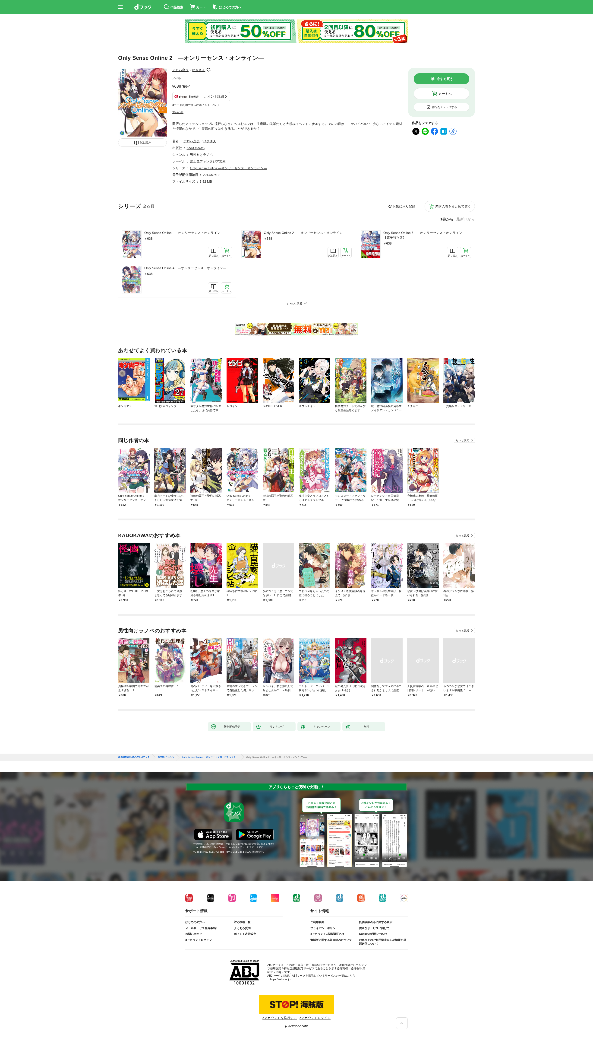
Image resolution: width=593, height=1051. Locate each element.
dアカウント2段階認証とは (327, 934)
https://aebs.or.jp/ (280, 979)
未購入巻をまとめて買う (453, 206)
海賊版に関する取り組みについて (331, 940)
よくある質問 (242, 928)
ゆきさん (198, 70)
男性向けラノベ (201, 154)
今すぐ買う (445, 79)
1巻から (447, 219)
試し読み (145, 142)
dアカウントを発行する (279, 1018)
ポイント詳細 (214, 96)
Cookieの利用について (373, 934)
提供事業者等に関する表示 (375, 922)
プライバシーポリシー (324, 928)
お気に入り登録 (404, 206)
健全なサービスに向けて (374, 928)
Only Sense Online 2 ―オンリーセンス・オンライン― (305, 233)
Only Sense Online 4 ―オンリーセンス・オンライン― (185, 268)
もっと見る (463, 440)
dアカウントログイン (198, 940)
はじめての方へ (195, 922)
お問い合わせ (193, 934)
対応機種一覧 (242, 922)
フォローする (208, 70)
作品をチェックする (444, 107)
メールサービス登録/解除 (201, 928)
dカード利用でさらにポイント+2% (194, 105)
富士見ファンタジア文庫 (208, 161)
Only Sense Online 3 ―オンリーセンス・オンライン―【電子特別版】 (424, 235)
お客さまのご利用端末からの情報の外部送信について (382, 941)
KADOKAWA (196, 148)
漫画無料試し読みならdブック (134, 757)
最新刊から (465, 219)
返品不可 (177, 112)
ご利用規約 (317, 922)
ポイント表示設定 (245, 934)
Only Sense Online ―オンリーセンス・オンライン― (184, 233)
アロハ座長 (180, 70)
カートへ (444, 94)
